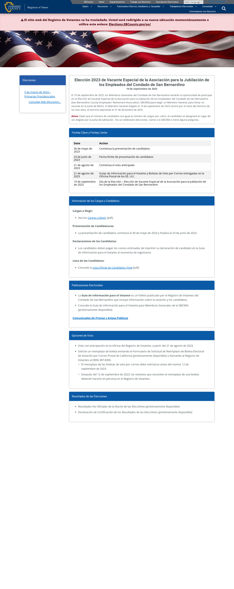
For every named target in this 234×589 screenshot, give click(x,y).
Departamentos (117, 2)
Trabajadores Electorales (181, 6)
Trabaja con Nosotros (140, 2)
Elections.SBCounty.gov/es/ (130, 24)
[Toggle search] (223, 8)
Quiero (85, 6)
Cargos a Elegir (97, 218)
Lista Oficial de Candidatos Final (112, 267)
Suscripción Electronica (167, 2)
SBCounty (88, 2)
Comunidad (207, 6)
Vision (101, 2)
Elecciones (103, 6)
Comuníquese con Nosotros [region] (202, 11)
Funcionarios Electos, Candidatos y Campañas (138, 6)
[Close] (228, 20)
